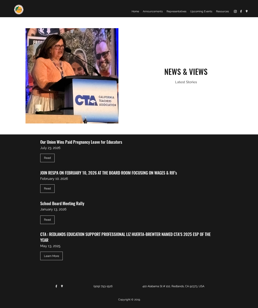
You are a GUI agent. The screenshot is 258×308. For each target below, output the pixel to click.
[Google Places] (247, 11)
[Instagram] (235, 11)
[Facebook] (241, 11)
